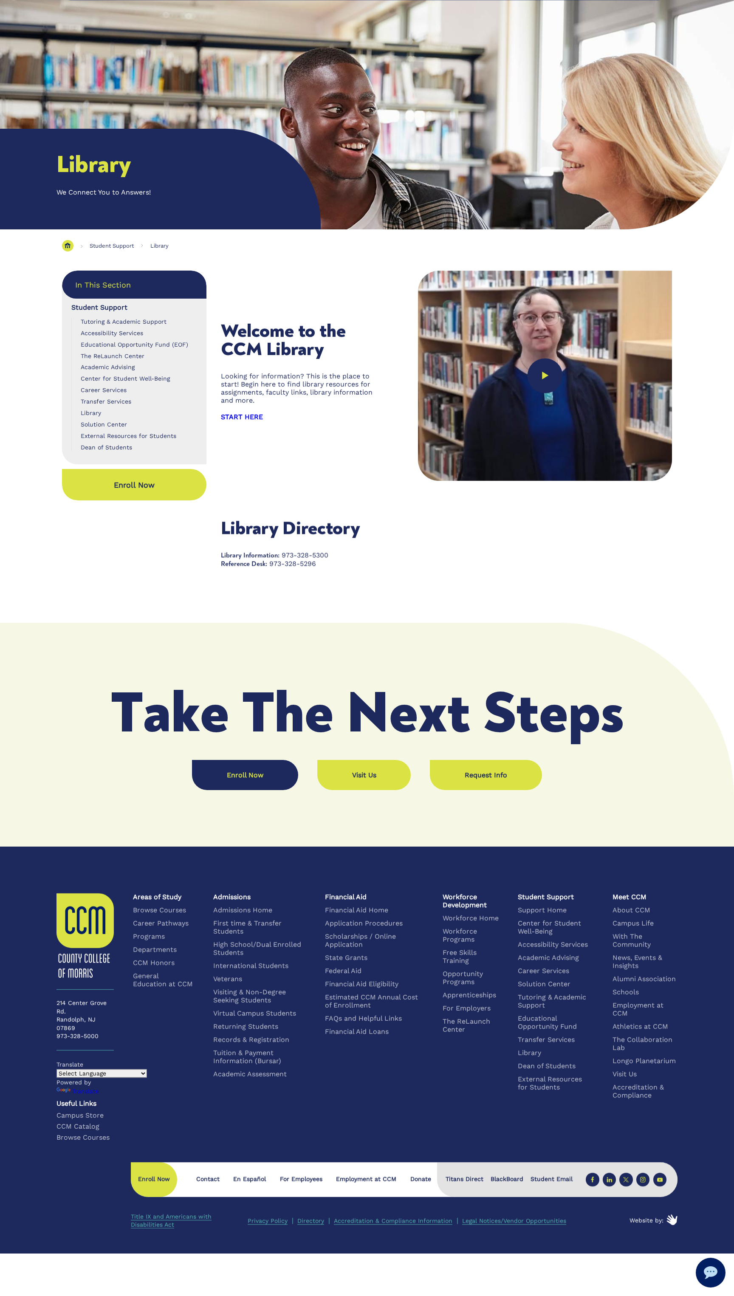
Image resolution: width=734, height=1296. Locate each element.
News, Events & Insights (637, 962)
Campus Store (80, 1115)
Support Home (542, 910)
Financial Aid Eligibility (361, 984)
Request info (486, 775)
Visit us (364, 775)
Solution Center (104, 424)
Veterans (227, 979)
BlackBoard (507, 1178)
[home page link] (68, 246)
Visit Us (625, 1074)
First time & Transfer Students (247, 927)
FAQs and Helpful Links (363, 1018)
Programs (149, 936)
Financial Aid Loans (357, 1032)
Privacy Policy (268, 1220)
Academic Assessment (250, 1074)
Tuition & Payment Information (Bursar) (247, 1057)
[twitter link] (625, 1179)
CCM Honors (154, 963)
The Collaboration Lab (642, 1044)
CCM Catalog (77, 1126)
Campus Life (633, 923)
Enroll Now (245, 775)
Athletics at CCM (640, 1026)
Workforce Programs (460, 935)
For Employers (467, 1008)
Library (159, 246)
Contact (208, 1178)
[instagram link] (642, 1179)
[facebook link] (592, 1179)
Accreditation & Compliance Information (393, 1220)
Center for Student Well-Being (125, 378)
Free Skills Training (460, 957)
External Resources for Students (128, 435)
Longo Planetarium (644, 1061)
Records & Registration (251, 1040)
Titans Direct (464, 1178)
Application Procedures (364, 923)
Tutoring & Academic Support (124, 321)
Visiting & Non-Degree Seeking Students (249, 996)
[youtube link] (659, 1179)
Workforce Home (471, 918)
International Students (250, 966)
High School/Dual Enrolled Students (257, 948)
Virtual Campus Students (254, 1013)
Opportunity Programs (463, 978)
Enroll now (134, 484)
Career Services (104, 390)
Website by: (646, 1220)
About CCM (631, 910)
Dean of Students (106, 447)
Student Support (112, 246)
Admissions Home (242, 910)
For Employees (301, 1178)
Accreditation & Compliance (638, 1091)
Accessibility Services (112, 333)
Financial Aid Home (356, 910)
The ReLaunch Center (112, 356)
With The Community (632, 940)
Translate (85, 1091)
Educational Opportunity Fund (547, 1022)
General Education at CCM (163, 980)
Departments (155, 950)
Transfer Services (106, 401)
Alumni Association (644, 979)
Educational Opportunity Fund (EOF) (134, 344)
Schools (626, 992)
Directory (310, 1220)
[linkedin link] (609, 1179)
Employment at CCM (638, 1009)
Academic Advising (108, 367)
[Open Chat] (711, 1273)
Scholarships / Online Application (360, 940)
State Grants (346, 958)
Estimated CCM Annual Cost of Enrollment (371, 1001)
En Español (249, 1178)
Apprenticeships (469, 995)
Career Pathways (161, 923)
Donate (420, 1178)
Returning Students (245, 1026)
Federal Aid (343, 971)
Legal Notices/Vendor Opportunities (514, 1220)
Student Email (552, 1178)
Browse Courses (159, 910)
